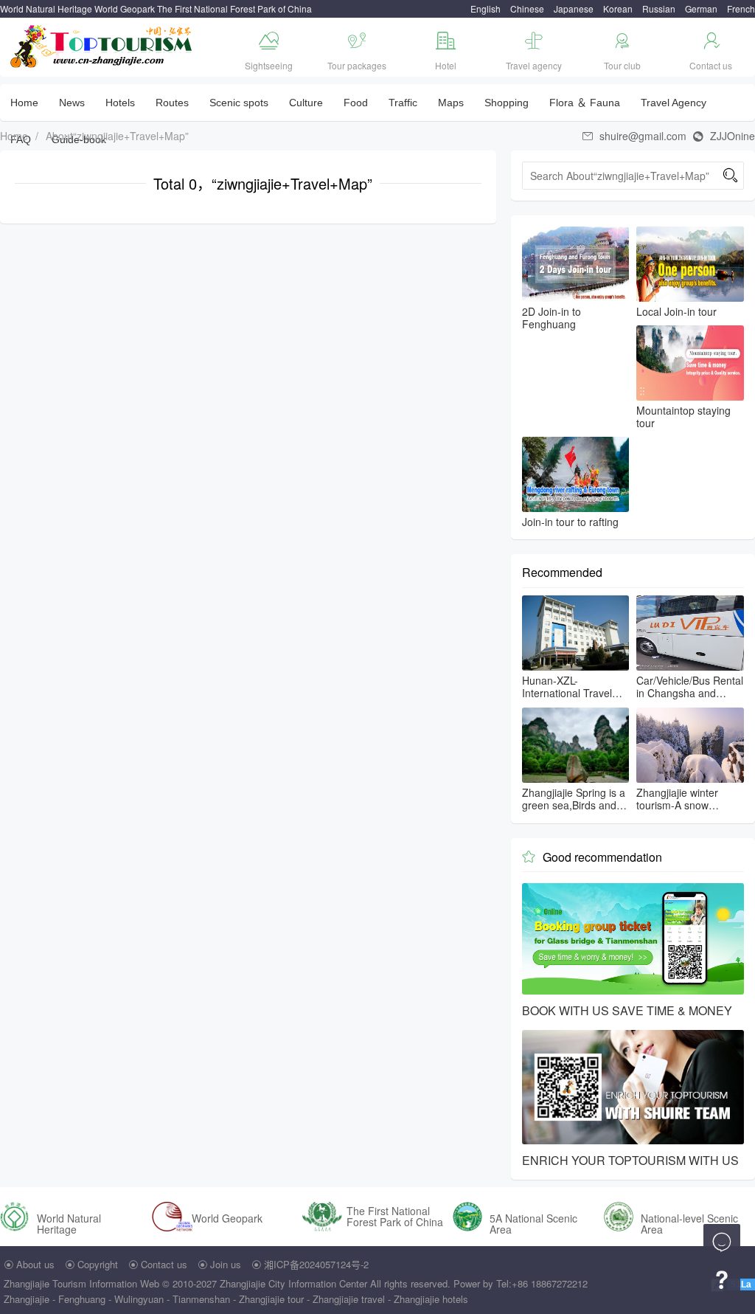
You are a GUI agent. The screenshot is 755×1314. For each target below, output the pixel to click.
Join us (225, 1264)
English (485, 8)
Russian (658, 8)
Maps (451, 102)
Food (356, 102)
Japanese (574, 8)
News (72, 102)
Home (24, 102)
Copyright (97, 1264)
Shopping (506, 102)
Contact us (164, 1264)
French (741, 8)
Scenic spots (238, 102)
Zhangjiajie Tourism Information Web (81, 1283)
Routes (172, 102)
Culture (306, 102)
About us (35, 1264)
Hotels (120, 102)
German (701, 8)
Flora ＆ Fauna (584, 102)
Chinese (527, 8)
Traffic (403, 102)
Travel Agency (673, 102)
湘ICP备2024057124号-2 (316, 1264)
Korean (618, 8)
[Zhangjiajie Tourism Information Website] (102, 44)
